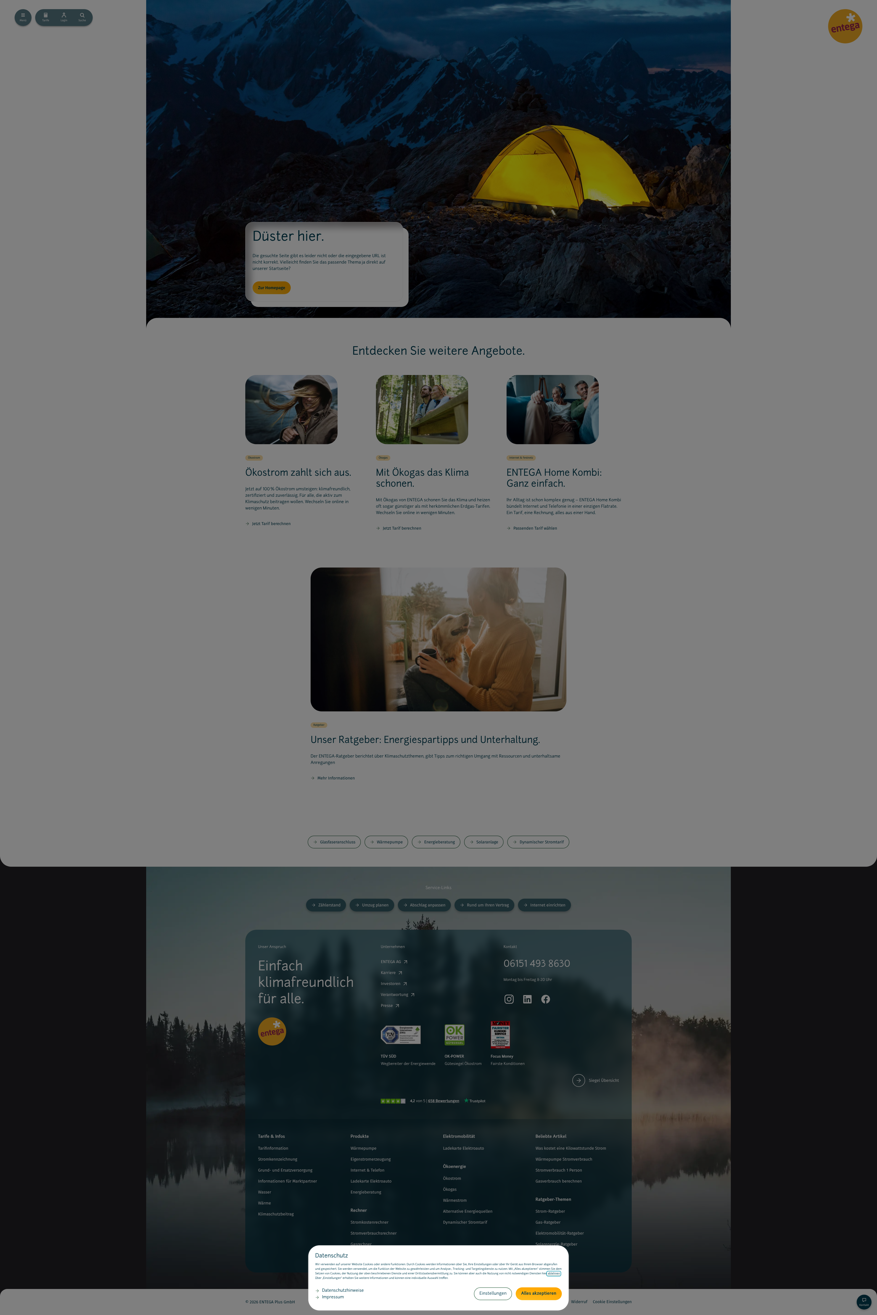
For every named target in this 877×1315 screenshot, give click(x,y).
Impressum (333, 1297)
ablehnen (554, 1273)
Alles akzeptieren (538, 1294)
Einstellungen (493, 1294)
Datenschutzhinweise (343, 1291)
